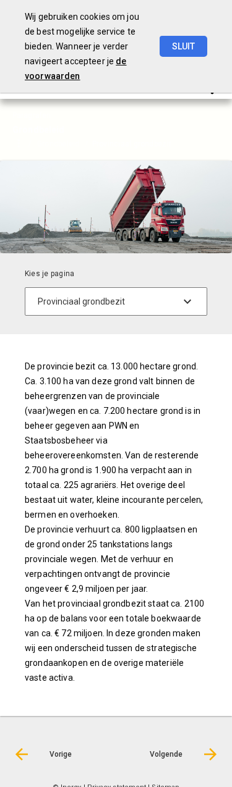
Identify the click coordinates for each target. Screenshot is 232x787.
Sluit (183, 46)
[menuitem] (64, 143)
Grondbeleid (58, 144)
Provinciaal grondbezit (131, 144)
